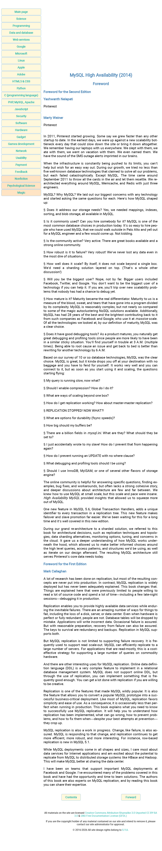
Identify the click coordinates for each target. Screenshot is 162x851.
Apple (21, 67)
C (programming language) (21, 95)
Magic (21, 192)
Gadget (21, 137)
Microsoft (21, 53)
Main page (21, 11)
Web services (21, 39)
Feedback (21, 171)
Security (21, 116)
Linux (21, 60)
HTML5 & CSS (21, 81)
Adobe (21, 74)
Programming (21, 25)
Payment (21, 164)
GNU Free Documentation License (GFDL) (104, 815)
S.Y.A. (125, 829)
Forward (131, 797)
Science (21, 18)
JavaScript (21, 109)
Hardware (21, 130)
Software (21, 123)
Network (21, 151)
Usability (21, 157)
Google (21, 46)
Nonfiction (21, 178)
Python (21, 88)
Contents (71, 797)
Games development (21, 144)
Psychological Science (21, 185)
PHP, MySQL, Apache (21, 102)
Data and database (21, 32)
